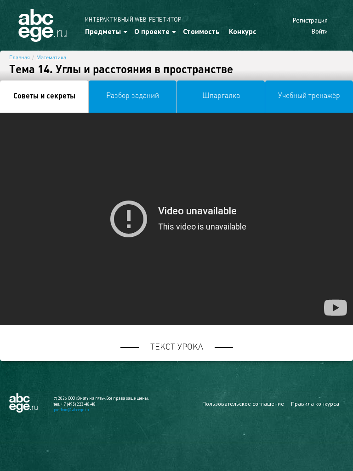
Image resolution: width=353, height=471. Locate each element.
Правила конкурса (315, 403)
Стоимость (201, 31)
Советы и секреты (44, 96)
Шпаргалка (221, 96)
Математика (51, 58)
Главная (19, 58)
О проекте (152, 31)
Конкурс (242, 31)
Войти (320, 31)
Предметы (103, 31)
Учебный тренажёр (309, 96)
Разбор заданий (132, 96)
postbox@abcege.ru (71, 409)
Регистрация (310, 20)
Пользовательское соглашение (243, 403)
